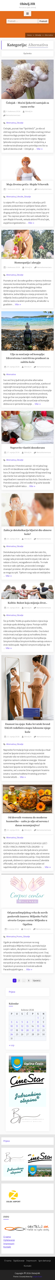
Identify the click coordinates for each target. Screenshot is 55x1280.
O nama (7, 1261)
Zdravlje (20, 123)
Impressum (8, 1243)
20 (27, 1030)
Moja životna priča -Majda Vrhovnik (27, 184)
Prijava (12, 992)
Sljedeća (36, 980)
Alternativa (11, 123)
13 (27, 1026)
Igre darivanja (44, 1261)
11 (17, 1026)
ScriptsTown (37, 1277)
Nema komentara (13, 115)
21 (33, 1030)
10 (12, 1026)
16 (43, 1026)
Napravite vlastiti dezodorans (27, 447)
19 (22, 1030)
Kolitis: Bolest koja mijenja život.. (27, 603)
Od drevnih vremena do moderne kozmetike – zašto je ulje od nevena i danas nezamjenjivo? (27, 821)
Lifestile (20, 197)
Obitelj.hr (29, 111)
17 (12, 1030)
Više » (40, 149)
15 (38, 1026)
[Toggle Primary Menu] (27, 13)
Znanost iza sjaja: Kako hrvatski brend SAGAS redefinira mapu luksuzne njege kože (27, 728)
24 (11, 1034)
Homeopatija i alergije (27, 262)
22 (38, 1030)
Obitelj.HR (27, 4)
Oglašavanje (9, 1240)
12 (22, 1026)
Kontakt (7, 1247)
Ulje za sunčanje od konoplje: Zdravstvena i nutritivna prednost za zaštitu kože (27, 358)
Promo (19, 937)
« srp (11, 1045)
